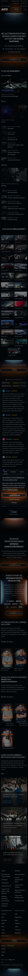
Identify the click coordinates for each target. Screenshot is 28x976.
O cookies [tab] (21, 471)
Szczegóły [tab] (13, 471)
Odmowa (14, 502)
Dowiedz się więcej (12, 489)
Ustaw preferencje (14, 499)
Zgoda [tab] (5, 471)
